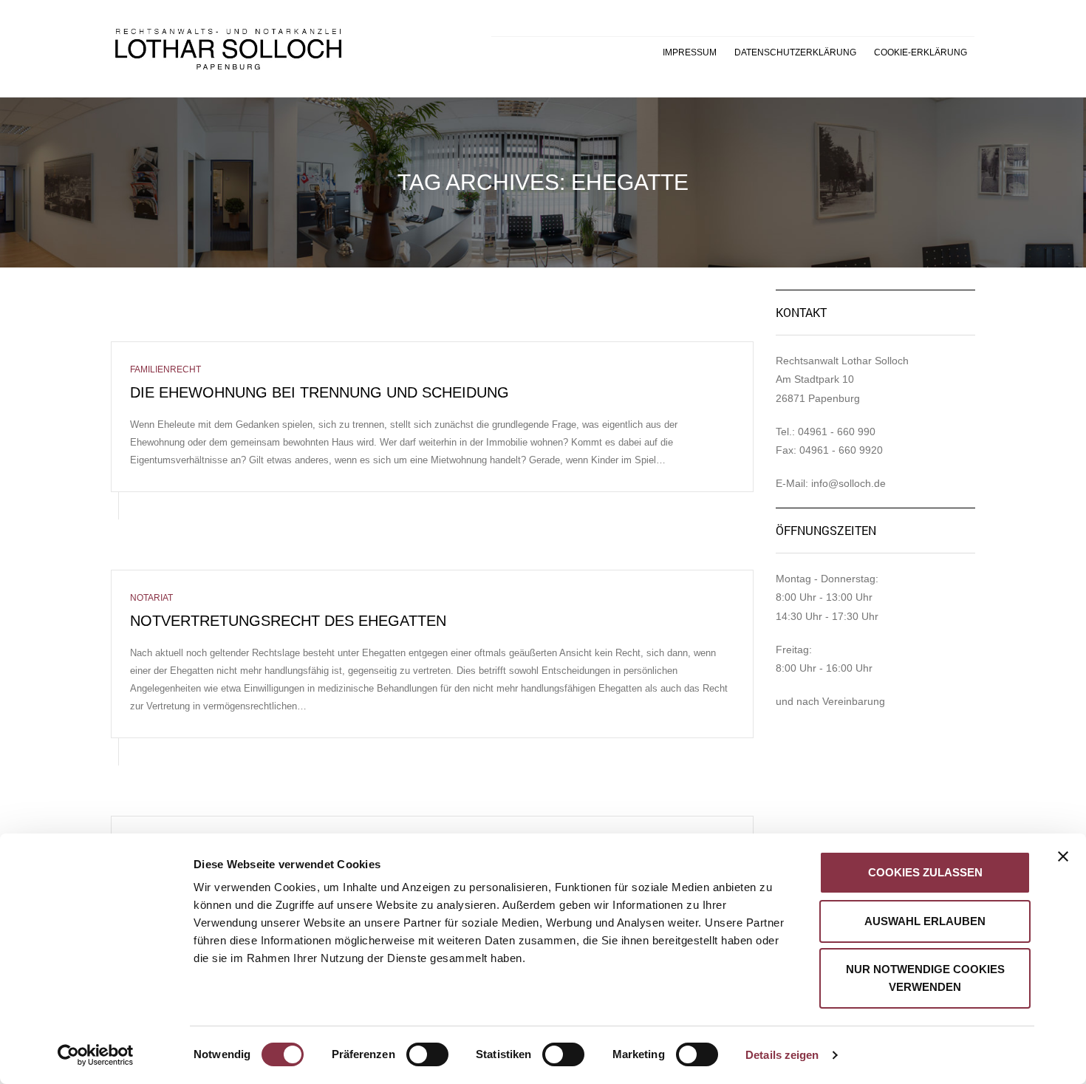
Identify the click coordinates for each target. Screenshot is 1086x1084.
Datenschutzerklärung (795, 52)
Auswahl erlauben (925, 921)
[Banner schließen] (1063, 856)
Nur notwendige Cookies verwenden (925, 978)
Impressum (690, 52)
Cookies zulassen (925, 872)
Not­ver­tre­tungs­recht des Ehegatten (288, 621)
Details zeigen (782, 1055)
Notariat (151, 598)
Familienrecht (165, 369)
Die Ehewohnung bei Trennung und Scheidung (319, 392)
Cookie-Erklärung (920, 52)
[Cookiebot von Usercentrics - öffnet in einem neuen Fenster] (95, 1055)
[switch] (410, 1047)
